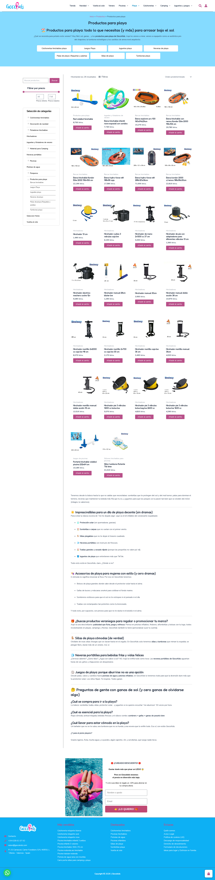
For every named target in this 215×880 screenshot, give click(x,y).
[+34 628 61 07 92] (14, 840)
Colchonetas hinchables (39, 118)
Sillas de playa (107, 56)
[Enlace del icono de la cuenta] (205, 5)
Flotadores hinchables (39, 130)
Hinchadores (32, 136)
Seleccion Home (33, 216)
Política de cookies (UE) (174, 837)
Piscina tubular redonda (67, 853)
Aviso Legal (169, 834)
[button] (87, 5)
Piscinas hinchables (119, 834)
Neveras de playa (160, 48)
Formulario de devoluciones (175, 847)
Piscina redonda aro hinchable (70, 850)
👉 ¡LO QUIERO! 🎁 (126, 809)
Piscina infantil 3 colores (67, 843)
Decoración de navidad (39, 124)
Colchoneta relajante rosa (68, 837)
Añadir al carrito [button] (82, 127)
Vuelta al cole (32, 222)
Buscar (54, 80)
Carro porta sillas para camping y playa (73, 860)
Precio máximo (53, 101)
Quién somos (169, 830)
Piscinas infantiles (118, 840)
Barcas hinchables (37, 182)
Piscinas (33, 161)
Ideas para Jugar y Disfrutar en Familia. (180, 850)
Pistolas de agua (33, 167)
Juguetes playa (125, 48)
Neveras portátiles (34, 155)
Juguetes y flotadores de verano (39, 142)
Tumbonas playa (143, 56)
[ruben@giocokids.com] (15, 845)
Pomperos (34, 173)
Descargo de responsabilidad (176, 840)
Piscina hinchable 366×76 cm (70, 847)
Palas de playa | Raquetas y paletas (72, 56)
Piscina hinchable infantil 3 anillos (71, 840)
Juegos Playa (89, 48)
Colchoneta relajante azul (68, 834)
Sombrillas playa (118, 847)
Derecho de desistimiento (175, 843)
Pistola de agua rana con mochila (71, 857)
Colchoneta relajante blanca (69, 830)
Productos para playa (38, 179)
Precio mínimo (41, 101)
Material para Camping (39, 148)
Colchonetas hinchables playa (54, 48)
